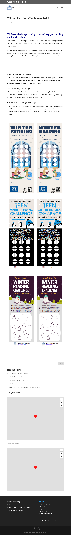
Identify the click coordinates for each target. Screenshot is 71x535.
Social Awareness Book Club (17, 380)
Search (61, 363)
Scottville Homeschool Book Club (19, 384)
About (10, 504)
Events (19, 22)
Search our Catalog (14, 502)
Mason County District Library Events (19, 507)
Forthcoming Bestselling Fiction (18, 373)
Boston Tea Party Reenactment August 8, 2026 (24, 387)
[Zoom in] (61, 402)
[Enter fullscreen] (61, 399)
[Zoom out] (61, 405)
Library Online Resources (15, 510)
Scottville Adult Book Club (16, 377)
